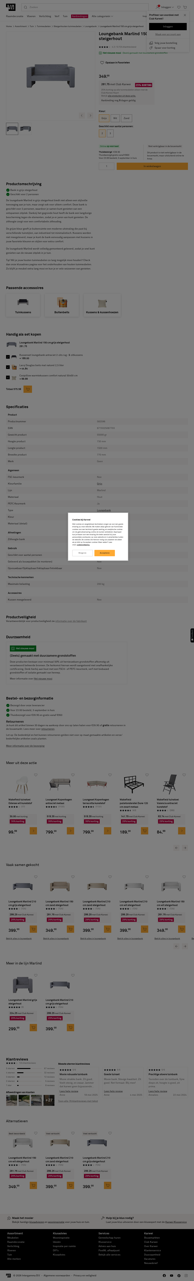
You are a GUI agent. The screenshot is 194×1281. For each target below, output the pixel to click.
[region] (98, 536)
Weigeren (83, 553)
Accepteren (105, 553)
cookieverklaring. (83, 545)
